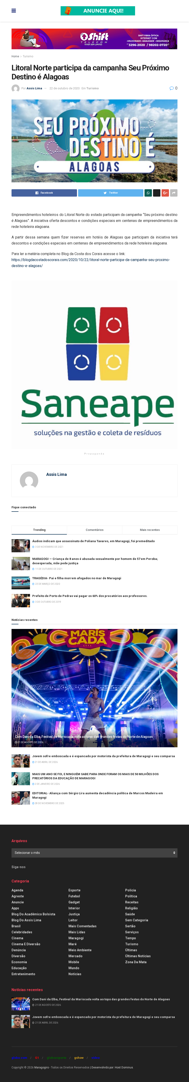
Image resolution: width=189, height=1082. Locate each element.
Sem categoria (136, 920)
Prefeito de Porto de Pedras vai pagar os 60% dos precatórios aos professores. (90, 596)
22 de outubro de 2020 (65, 88)
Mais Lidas (76, 932)
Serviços (132, 932)
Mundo (73, 968)
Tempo (130, 938)
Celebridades (22, 932)
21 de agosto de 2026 (30, 742)
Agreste (18, 896)
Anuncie (18, 902)
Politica (131, 896)
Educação (19, 968)
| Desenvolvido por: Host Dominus (111, 1067)
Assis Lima (34, 88)
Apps (15, 908)
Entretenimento (23, 974)
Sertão (130, 926)
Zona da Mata (136, 962)
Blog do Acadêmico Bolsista (33, 914)
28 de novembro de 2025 (49, 803)
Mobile (73, 962)
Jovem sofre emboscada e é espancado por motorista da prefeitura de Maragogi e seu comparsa (103, 756)
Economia (19, 962)
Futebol (74, 896)
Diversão (18, 956)
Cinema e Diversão (26, 944)
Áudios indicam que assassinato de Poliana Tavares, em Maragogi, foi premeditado (93, 541)
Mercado (75, 956)
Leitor (73, 920)
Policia (130, 890)
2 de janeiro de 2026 (47, 784)
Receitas (132, 902)
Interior (74, 908)
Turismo (28, 56)
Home (15, 56)
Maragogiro (41, 1067)
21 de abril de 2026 (46, 762)
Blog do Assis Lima (26, 920)
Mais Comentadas (82, 926)
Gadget (74, 902)
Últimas (131, 950)
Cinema (17, 938)
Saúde (130, 914)
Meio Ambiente (80, 950)
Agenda (17, 890)
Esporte (74, 890)
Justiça (74, 914)
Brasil (16, 926)
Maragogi (76, 938)
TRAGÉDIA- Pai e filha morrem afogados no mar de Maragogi (76, 578)
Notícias (74, 974)
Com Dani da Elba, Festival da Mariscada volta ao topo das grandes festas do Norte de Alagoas (84, 737)
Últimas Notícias (138, 956)
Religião (131, 908)
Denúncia (19, 950)
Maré (72, 944)
